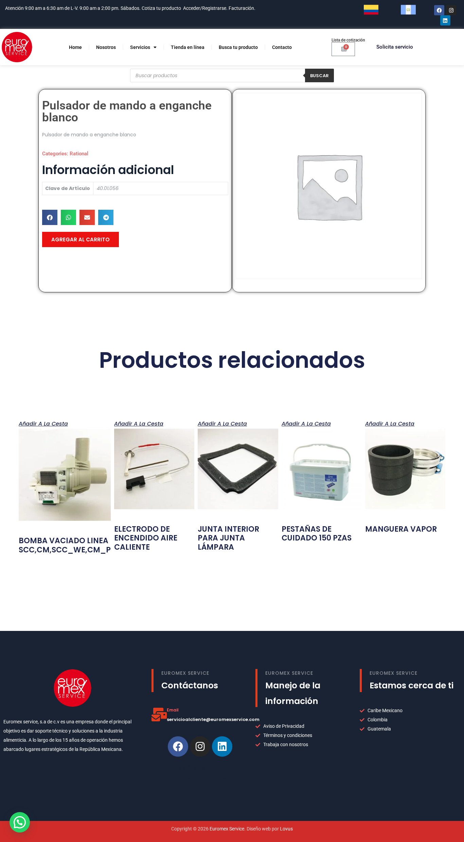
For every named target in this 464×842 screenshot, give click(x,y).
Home (75, 47)
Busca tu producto (238, 47)
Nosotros (106, 47)
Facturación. (242, 8)
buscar (319, 75)
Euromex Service (227, 828)
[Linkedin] (222, 746)
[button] (49, 217)
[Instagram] (451, 10)
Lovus (286, 828)
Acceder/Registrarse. (205, 8)
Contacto (282, 47)
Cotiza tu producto (161, 8)
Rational (79, 154)
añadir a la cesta (43, 423)
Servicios (140, 47)
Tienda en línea (187, 47)
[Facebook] (439, 10)
